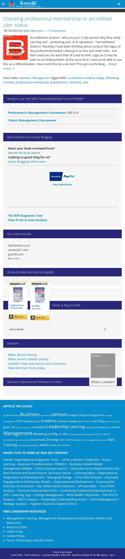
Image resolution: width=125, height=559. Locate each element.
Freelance (87, 421)
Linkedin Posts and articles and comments (37, 363)
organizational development (82, 434)
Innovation (39, 427)
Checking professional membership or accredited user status (57, 21)
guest (6, 427)
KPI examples (87, 486)
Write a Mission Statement (81, 460)
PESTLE (99, 434)
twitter (44, 445)
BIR (4, 415)
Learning (76, 426)
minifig (52, 434)
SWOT (62, 439)
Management (40, 78)
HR (13, 427)
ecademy (48, 420)
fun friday (98, 421)
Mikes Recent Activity (22, 355)
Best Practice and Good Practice (25, 473)
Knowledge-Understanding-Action (64, 499)
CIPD (19, 421)
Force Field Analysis (88, 477)
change (72, 415)
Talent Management (103, 499)
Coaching (27, 421)
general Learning (112, 421)
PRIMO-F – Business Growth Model (79, 464)
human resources (23, 427)
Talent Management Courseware (32, 117)
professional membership (32, 82)
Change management (91, 415)
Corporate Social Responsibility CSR (94, 468)
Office (65, 434)
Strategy (53, 439)
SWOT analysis (73, 439)
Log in (112, 555)
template (103, 440)
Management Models (17, 468)
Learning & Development (97, 427)
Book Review (13, 415)
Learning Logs (21, 495)
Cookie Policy (16, 536)
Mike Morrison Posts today (26, 368)
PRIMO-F (106, 434)
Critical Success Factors (51, 468)
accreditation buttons (81, 78)
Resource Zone (17, 527)
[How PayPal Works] (63, 180)
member (8, 82)
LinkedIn (115, 427)
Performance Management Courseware (37, 109)
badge (100, 78)
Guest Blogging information (27, 161)
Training (10, 444)
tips (111, 439)
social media (38, 440)
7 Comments (57, 31)
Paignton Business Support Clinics (53, 504)
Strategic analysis (15, 504)
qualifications (59, 82)
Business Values (60, 473)
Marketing (112, 78)
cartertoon (45, 415)
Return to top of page (62, 552)
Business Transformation (35, 464)
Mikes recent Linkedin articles (28, 359)
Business (25, 78)
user (85, 82)
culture (37, 421)
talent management (90, 440)
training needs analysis (28, 445)
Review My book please (24, 153)
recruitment (9, 439)
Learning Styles (84, 473)
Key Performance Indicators (56, 486)
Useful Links (15, 531)
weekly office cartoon (60, 445)
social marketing (22, 440)
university (75, 82)
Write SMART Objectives (82, 495)
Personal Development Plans (37, 490)
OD (59, 434)
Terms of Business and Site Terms (30, 540)
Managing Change (59, 477)
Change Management (48, 495)
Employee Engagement (69, 421)
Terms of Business (32, 555)
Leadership (57, 426)
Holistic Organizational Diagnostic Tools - (31, 460)
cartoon (59, 414)
